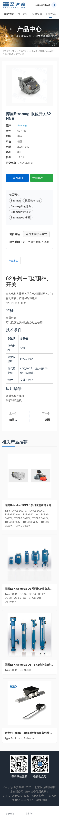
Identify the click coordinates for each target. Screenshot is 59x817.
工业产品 (50, 14)
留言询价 (18, 178)
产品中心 (23, 50)
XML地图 (41, 800)
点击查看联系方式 (36, 234)
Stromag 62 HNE (21, 217)
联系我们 (29, 813)
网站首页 (9, 14)
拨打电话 (37, 178)
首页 (14, 50)
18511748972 (42, 4)
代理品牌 (37, 14)
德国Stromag (32, 200)
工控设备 (33, 50)
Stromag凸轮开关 (21, 212)
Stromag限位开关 (21, 206)
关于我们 (23, 14)
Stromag (22, 125)
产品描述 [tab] (13, 260)
